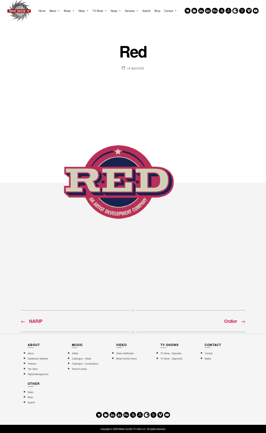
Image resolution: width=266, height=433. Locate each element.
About (52, 11)
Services (130, 11)
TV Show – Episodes (170, 353)
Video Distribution (125, 353)
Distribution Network (38, 358)
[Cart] (187, 11)
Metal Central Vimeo (126, 358)
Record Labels (79, 368)
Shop (157, 11)
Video (81, 11)
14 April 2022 (135, 68)
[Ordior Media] (228, 11)
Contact (168, 11)
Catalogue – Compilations (85, 363)
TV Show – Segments (171, 358)
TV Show (97, 11)
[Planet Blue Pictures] (235, 11)
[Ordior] (222, 11)
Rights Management (38, 374)
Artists (75, 353)
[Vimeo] (249, 11)
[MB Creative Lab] (215, 11)
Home (42, 11)
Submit (146, 11)
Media (208, 358)
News (114, 11)
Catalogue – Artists (81, 358)
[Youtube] (256, 11)
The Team (33, 368)
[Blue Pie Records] (194, 11)
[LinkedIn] (208, 11)
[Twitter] (242, 11)
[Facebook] (201, 11)
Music (67, 11)
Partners (32, 363)
